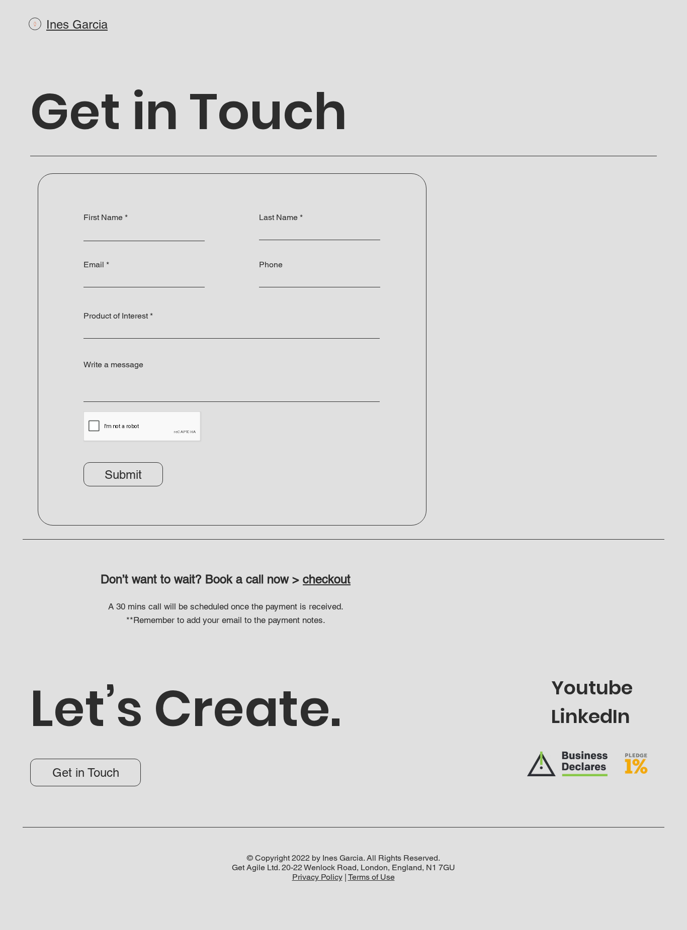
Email (93, 265)
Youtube (592, 687)
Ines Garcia (77, 24)
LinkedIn (590, 716)
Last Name (278, 218)
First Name (103, 218)
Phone (271, 265)
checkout (327, 579)
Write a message (113, 365)
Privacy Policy (317, 877)
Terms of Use (371, 877)
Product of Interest (115, 316)
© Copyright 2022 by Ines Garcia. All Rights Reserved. (343, 858)
